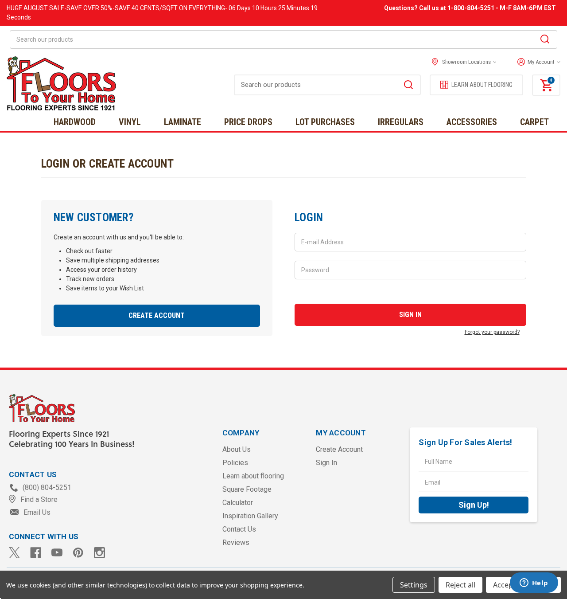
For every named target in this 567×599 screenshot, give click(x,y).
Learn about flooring (253, 476)
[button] (536, 62)
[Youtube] (56, 552)
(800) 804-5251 (46, 487)
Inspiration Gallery (250, 516)
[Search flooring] (408, 86)
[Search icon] (545, 40)
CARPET (534, 122)
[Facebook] (35, 552)
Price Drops (248, 122)
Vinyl (130, 122)
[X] (14, 552)
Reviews (235, 542)
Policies (235, 462)
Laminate (182, 122)
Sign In (326, 462)
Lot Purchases (325, 122)
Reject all (460, 585)
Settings (413, 585)
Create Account (156, 315)
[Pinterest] (78, 552)
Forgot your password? (492, 332)
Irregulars (400, 122)
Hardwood (75, 122)
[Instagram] (99, 552)
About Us (236, 449)
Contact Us (239, 529)
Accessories (472, 122)
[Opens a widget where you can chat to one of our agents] (533, 583)
